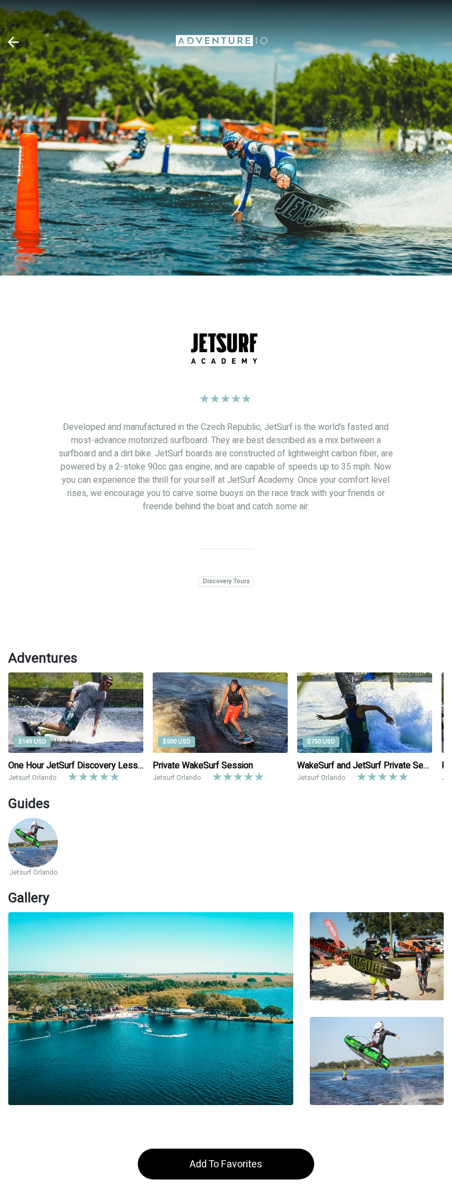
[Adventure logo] (221, 42)
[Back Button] (13, 42)
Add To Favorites (226, 1164)
